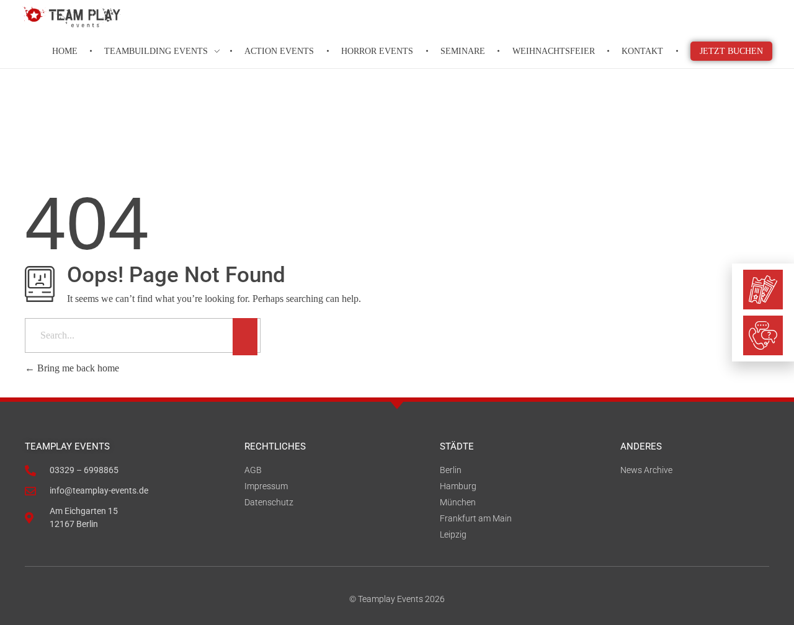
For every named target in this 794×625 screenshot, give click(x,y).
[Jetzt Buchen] (763, 289)
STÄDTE (457, 446)
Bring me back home (77, 368)
